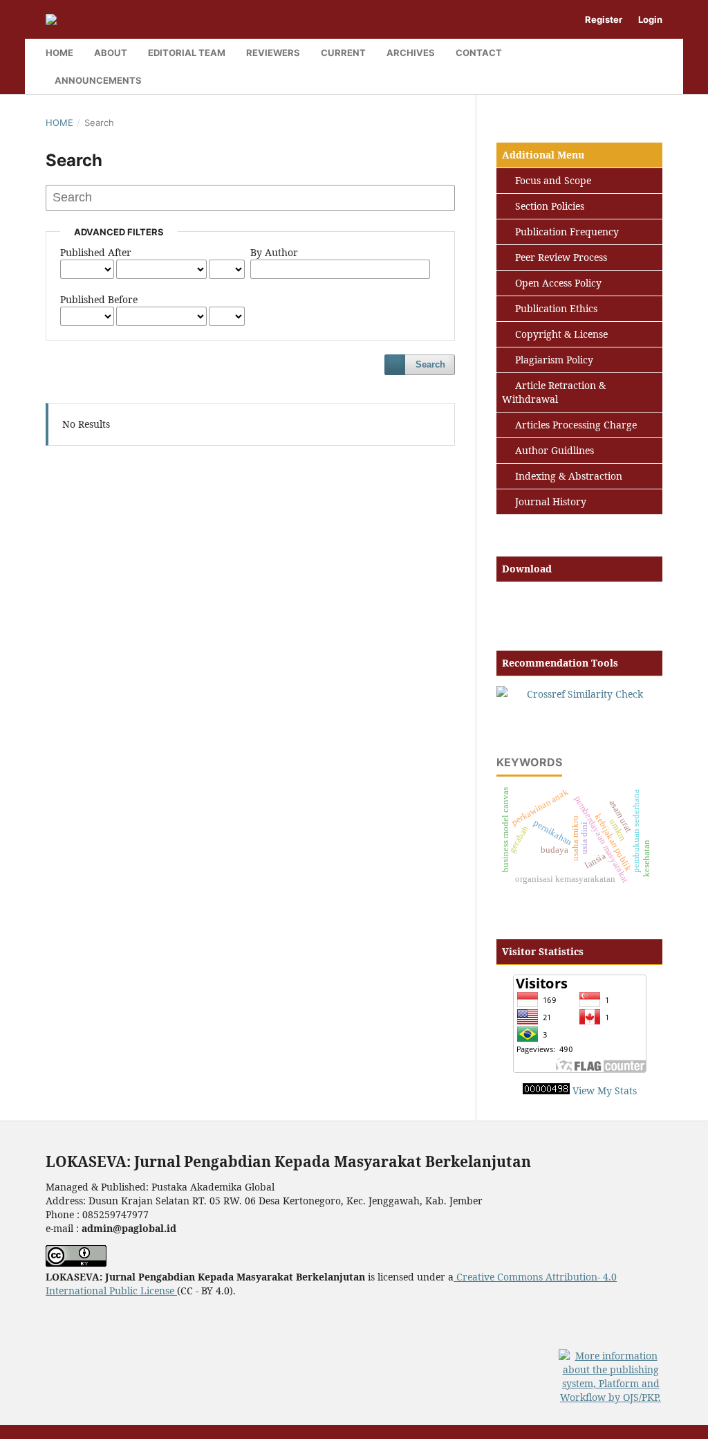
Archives (410, 52)
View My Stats (604, 1090)
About (110, 52)
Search (430, 364)
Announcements (98, 80)
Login (650, 19)
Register (603, 19)
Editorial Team (186, 52)
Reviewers (273, 52)
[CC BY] (175, 1290)
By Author (274, 252)
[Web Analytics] (546, 1090)
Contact (479, 52)
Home (59, 52)
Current (343, 52)
